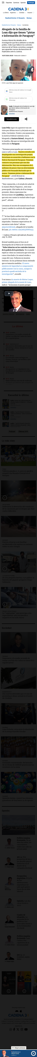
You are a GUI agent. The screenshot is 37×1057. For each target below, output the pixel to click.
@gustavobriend (8, 227)
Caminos (16, 3)
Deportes (9, 3)
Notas (29, 18)
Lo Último (6, 12)
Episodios (12, 113)
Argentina (13, 12)
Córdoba (21, 12)
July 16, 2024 (7, 237)
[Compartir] (26, 119)
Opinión (23, 3)
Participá (31, 3)
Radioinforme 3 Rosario (15, 18)
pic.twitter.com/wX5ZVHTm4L (21, 230)
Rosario (30, 12)
